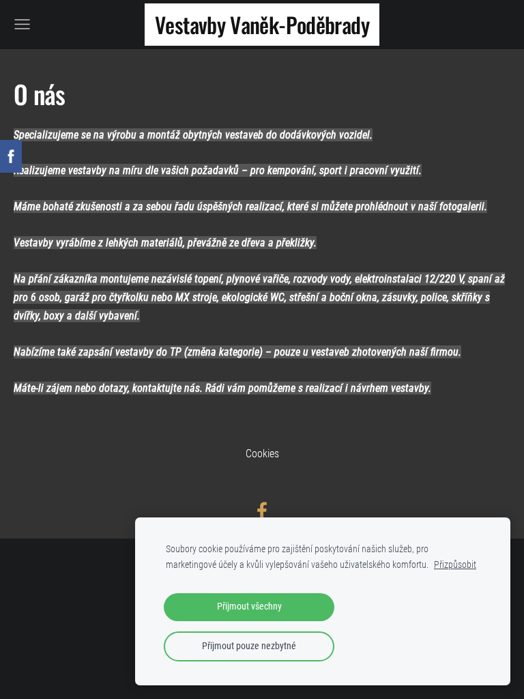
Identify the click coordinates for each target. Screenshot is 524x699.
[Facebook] (262, 511)
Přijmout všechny (249, 606)
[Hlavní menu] (22, 24)
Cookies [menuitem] (262, 453)
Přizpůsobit (455, 565)
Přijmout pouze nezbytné (249, 646)
